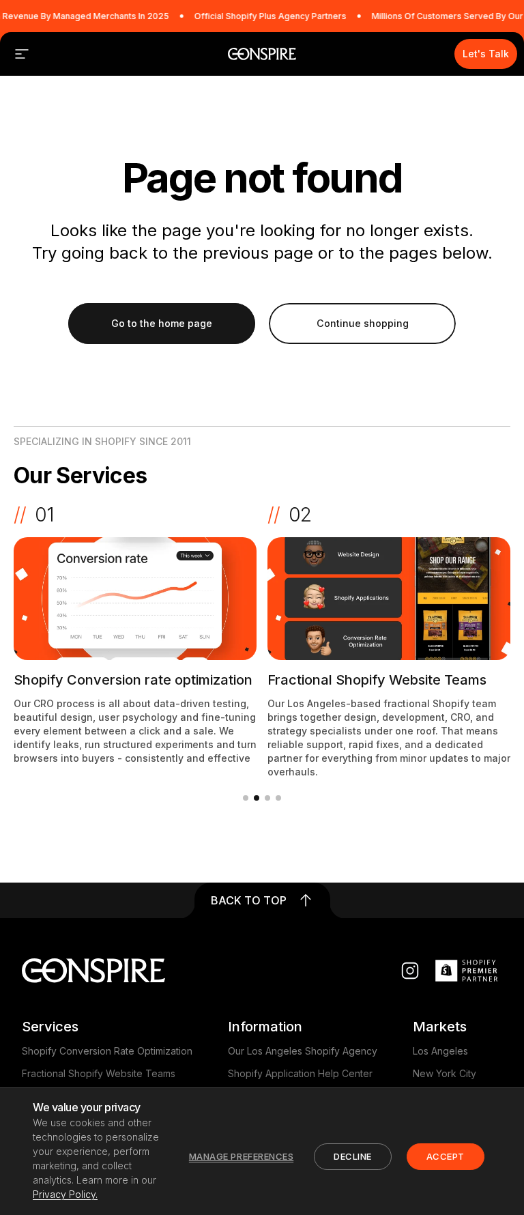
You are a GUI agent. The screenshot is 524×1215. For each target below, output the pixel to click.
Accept (445, 1156)
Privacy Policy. (65, 1194)
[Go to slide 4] (278, 798)
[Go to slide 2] (256, 798)
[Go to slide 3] (267, 798)
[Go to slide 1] (245, 798)
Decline (353, 1156)
